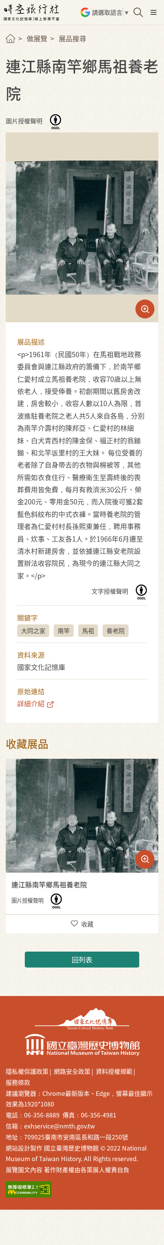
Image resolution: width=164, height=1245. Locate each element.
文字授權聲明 (111, 591)
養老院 (115, 630)
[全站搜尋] (138, 12)
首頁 (10, 38)
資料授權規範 (114, 1071)
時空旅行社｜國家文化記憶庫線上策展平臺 (32, 12)
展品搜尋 (72, 38)
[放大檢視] (82, 816)
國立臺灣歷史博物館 (82, 1045)
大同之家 (33, 630)
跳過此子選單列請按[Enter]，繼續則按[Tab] (17, 47)
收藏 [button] (87, 923)
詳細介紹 (31, 703)
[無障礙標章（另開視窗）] (28, 1189)
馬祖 (88, 630)
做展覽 (37, 38)
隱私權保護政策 (27, 1071)
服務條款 (18, 1082)
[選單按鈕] (153, 12)
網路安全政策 (72, 1071)
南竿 (64, 630)
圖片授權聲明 (25, 121)
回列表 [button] (82, 959)
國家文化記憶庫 (82, 1019)
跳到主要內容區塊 (11, 3)
